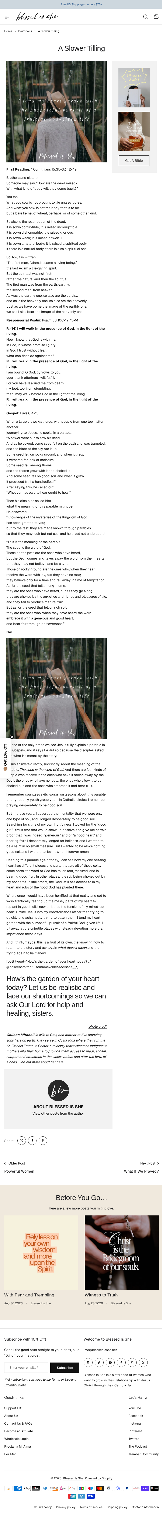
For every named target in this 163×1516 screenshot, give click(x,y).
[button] (5, 758)
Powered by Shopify (98, 1478)
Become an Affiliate (18, 1431)
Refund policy (42, 1507)
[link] (21, 1140)
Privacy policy (66, 1507)
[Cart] (156, 16)
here (59, 1062)
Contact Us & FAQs (18, 1423)
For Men (10, 1454)
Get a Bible (134, 160)
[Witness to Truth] (122, 1252)
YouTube (135, 1408)
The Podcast (138, 1446)
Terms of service (91, 1507)
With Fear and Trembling (29, 1295)
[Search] (145, 16)
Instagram (136, 1423)
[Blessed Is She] (37, 16)
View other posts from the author (58, 1113)
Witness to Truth (101, 1295)
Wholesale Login (16, 1439)
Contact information (145, 1507)
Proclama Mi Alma (17, 1446)
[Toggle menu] (6, 16)
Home (8, 31)
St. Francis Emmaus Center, (27, 1046)
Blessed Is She (73, 1478)
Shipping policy (117, 1507)
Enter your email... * (24, 1368)
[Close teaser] (12, 737)
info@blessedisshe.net (100, 1350)
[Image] (134, 87)
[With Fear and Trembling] (41, 1252)
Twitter (134, 1439)
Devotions (25, 31)
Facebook (136, 1416)
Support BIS (13, 1408)
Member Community (144, 1454)
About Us (11, 1416)
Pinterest (135, 1431)
